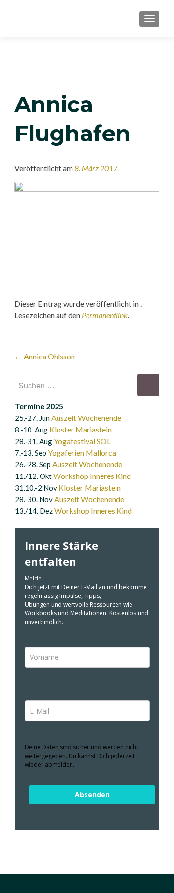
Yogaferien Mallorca (82, 452)
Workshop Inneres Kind (92, 475)
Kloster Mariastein (80, 429)
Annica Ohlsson (44, 356)
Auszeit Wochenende (86, 417)
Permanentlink (105, 315)
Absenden (92, 794)
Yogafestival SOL (82, 441)
